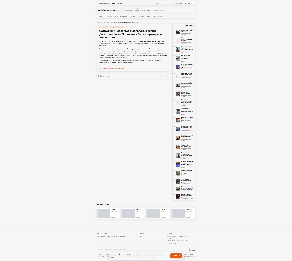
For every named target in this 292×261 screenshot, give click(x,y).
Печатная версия (178, 3)
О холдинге (99, 249)
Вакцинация (141, 16)
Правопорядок (132, 16)
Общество (101, 16)
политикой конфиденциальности (128, 256)
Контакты (120, 3)
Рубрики (160, 16)
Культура (116, 16)
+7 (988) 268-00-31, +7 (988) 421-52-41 (177, 240)
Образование (123, 16)
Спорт (148, 16)
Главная (99, 22)
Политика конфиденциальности (120, 249)
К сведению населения (117, 27)
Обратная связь (107, 249)
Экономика (109, 16)
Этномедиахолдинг (104, 3)
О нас (113, 3)
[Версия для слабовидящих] (189, 3)
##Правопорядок (119, 68)
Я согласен (176, 256)
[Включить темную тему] (185, 3)
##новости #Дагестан (108, 68)
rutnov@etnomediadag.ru (173, 243)
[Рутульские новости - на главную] (108, 10)
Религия (154, 16)
